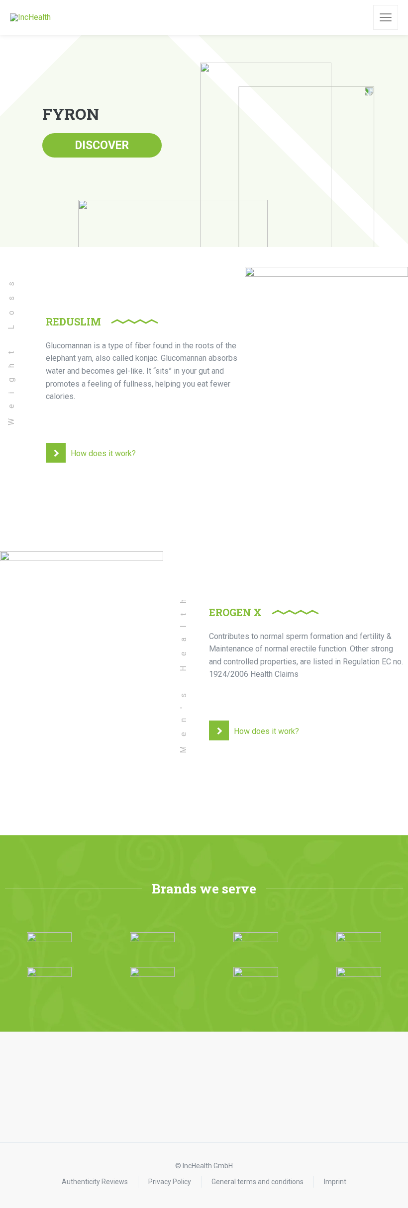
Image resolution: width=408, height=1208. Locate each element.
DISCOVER (102, 145)
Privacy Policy (169, 1182)
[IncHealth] (30, 17)
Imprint (335, 1182)
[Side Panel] (385, 17)
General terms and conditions (257, 1182)
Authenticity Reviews (95, 1182)
